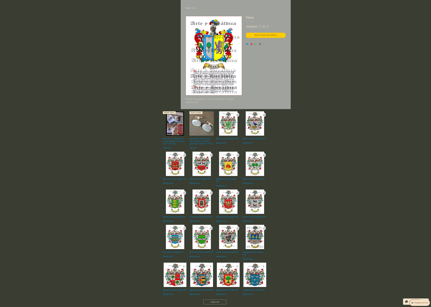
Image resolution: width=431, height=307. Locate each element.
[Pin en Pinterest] (251, 44)
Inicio (188, 8)
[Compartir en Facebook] (247, 44)
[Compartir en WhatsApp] (255, 44)
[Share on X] (260, 44)
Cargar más (215, 302)
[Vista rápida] (228, 123)
